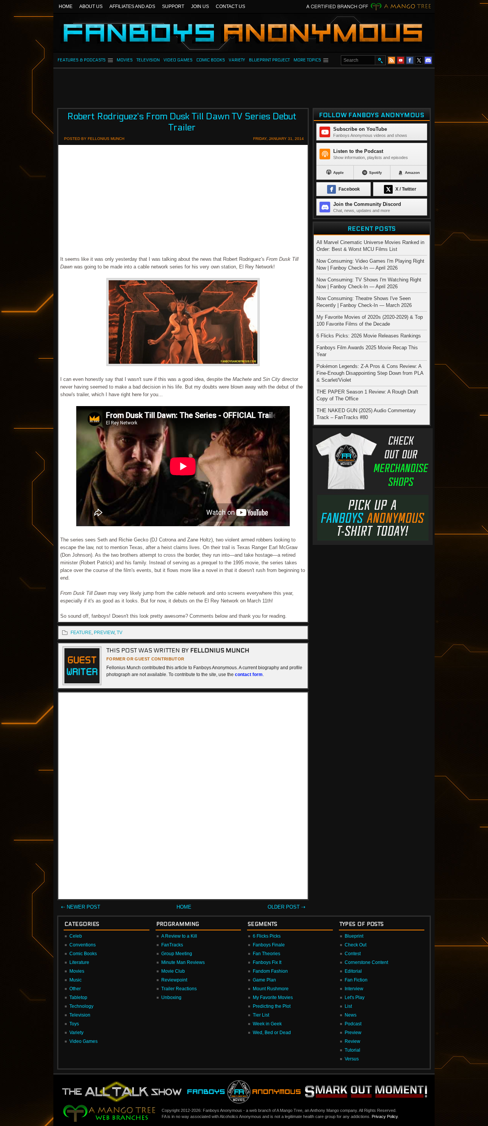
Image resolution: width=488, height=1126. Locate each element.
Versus (352, 1059)
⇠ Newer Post (80, 907)
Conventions (82, 945)
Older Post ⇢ (286, 907)
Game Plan (264, 980)
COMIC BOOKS (210, 60)
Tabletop (78, 997)
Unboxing (171, 997)
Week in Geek (267, 1023)
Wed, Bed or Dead (272, 1032)
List (348, 1006)
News (350, 1015)
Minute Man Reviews (183, 962)
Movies (76, 971)
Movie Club (173, 971)
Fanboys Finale (269, 945)
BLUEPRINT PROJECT (269, 60)
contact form (249, 674)
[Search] (380, 60)
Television (79, 1015)
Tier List (261, 1015)
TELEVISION (148, 60)
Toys (74, 1023)
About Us (91, 6)
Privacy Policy (385, 1116)
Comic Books (83, 953)
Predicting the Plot (272, 1006)
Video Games (83, 1041)
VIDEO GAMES (178, 60)
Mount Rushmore (271, 988)
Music (75, 980)
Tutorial (352, 1050)
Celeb (75, 936)
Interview (354, 988)
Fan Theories (266, 953)
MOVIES (125, 60)
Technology (81, 1006)
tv (119, 632)
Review (352, 1041)
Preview (353, 1032)
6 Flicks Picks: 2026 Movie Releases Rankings (368, 336)
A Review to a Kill (179, 936)
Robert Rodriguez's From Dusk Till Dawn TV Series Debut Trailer (182, 122)
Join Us (200, 6)
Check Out (355, 945)
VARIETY (237, 60)
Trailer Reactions (179, 988)
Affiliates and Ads (132, 6)
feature (81, 632)
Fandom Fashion (270, 971)
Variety (76, 1032)
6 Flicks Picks (267, 936)
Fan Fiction (356, 980)
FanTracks (172, 945)
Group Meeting (176, 953)
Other (75, 988)
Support (173, 6)
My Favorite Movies (273, 997)
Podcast (353, 1023)
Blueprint (354, 936)
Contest (353, 953)
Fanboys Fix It (267, 962)
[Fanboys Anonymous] (244, 33)
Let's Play (354, 997)
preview (104, 632)
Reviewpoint (174, 980)
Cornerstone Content (366, 962)
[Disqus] (183, 797)
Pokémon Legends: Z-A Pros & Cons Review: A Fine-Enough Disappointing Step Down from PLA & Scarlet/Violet (369, 373)
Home (65, 6)
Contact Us (230, 6)
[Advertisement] (244, 86)
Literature (79, 962)
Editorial (353, 971)
